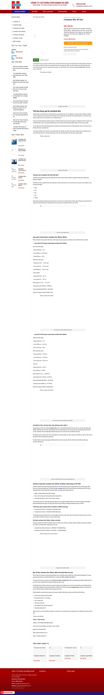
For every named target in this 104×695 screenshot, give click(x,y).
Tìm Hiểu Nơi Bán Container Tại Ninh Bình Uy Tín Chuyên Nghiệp (20, 96)
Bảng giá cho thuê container (22, 149)
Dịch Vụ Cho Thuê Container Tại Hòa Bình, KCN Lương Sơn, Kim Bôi (20, 121)
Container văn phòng (18, 34)
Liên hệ (84, 11)
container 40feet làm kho (69, 50)
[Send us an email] (20, 688)
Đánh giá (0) (44, 60)
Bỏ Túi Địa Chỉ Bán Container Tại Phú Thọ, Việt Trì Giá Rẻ (20, 102)
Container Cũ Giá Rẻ (54, 655)
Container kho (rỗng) (18, 28)
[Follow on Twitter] (18, 688)
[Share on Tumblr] (75, 54)
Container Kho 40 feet (22, 177)
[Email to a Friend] (70, 54)
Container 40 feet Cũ (39, 655)
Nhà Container (17, 41)
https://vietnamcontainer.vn (39, 636)
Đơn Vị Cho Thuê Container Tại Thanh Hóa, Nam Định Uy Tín (20, 114)
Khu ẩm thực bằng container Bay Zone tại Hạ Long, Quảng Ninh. (20, 68)
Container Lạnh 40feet (86, 655)
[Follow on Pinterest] (23, 688)
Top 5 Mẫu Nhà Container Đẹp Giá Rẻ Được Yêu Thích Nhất (20, 75)
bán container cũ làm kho (72, 49)
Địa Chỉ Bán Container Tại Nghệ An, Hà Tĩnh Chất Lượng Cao (21, 82)
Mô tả (36, 60)
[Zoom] (34, 35)
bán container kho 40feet (83, 49)
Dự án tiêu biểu (62, 11)
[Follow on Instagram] (15, 688)
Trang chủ (66, 17)
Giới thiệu (34, 11)
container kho (77, 50)
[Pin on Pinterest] (72, 54)
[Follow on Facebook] (13, 688)
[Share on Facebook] (65, 54)
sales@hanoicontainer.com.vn (84, 6)
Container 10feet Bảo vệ (22, 169)
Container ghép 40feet (22, 184)
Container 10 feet (69, 655)
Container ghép (17, 25)
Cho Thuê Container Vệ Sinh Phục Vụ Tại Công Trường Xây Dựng (20, 89)
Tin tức (74, 11)
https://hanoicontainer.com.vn (40, 632)
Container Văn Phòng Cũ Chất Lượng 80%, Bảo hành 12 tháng (21, 128)
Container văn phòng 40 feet (22, 159)
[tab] (36, 60)
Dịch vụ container (48, 11)
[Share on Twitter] (67, 54)
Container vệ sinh (17, 38)
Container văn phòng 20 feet (22, 140)
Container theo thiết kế (19, 31)
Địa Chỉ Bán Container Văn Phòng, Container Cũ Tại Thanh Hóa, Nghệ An (20, 108)
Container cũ (16, 21)
